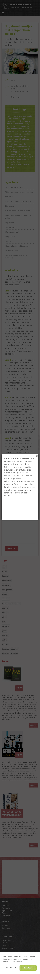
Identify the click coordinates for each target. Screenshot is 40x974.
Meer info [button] (19, 962)
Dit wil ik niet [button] (11, 968)
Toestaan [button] (28, 968)
